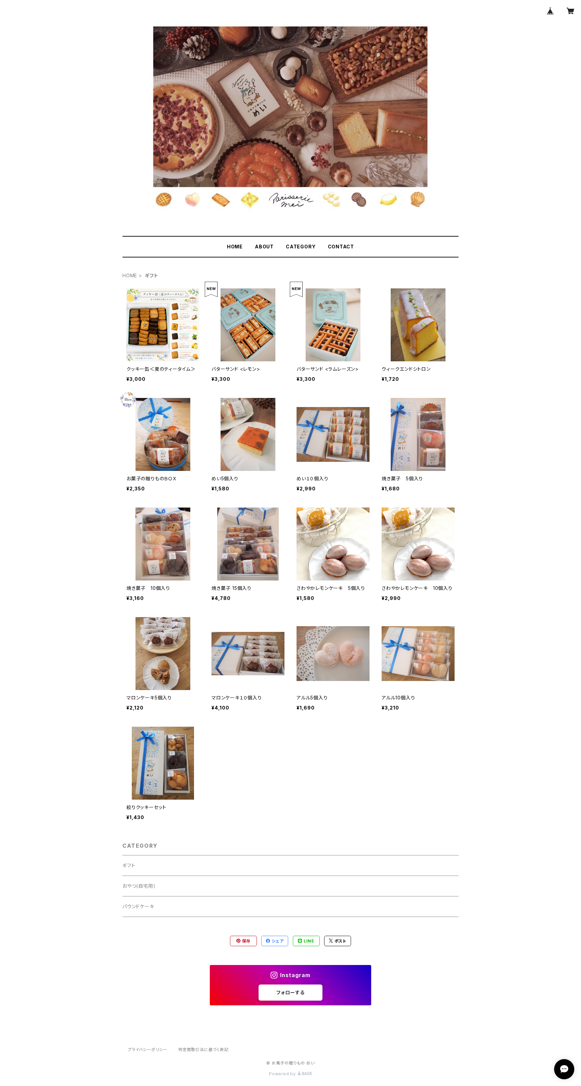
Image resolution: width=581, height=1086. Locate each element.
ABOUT (264, 246)
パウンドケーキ (138, 906)
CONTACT (341, 246)
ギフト (128, 865)
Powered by (283, 1073)
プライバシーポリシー (147, 1049)
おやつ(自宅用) (138, 886)
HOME (235, 246)
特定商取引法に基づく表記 (203, 1049)
